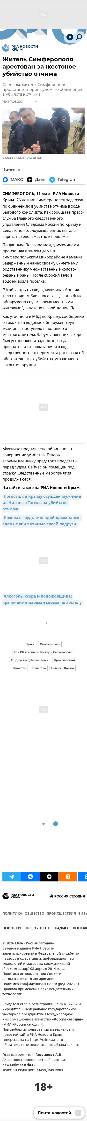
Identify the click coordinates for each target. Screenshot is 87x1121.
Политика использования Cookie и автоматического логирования (31, 976)
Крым (30, 644)
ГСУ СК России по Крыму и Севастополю (43, 652)
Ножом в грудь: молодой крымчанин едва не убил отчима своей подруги (42, 521)
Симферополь (50, 644)
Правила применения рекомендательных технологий (37, 992)
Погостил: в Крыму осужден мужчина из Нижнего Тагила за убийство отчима (42, 503)
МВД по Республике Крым (30, 660)
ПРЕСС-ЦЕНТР (38, 929)
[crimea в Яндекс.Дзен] (49, 876)
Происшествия (65, 660)
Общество (38, 668)
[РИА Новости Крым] (20, 48)
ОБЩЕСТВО (34, 914)
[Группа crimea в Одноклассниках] (68, 876)
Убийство (19, 668)
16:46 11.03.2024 (13, 101)
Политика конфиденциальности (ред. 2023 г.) (40, 984)
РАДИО (61, 929)
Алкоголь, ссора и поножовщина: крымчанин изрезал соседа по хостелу (42, 599)
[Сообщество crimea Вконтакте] (30, 876)
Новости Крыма (62, 668)
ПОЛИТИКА (12, 914)
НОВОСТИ (11, 929)
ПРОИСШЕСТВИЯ (61, 914)
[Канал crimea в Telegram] (11, 876)
